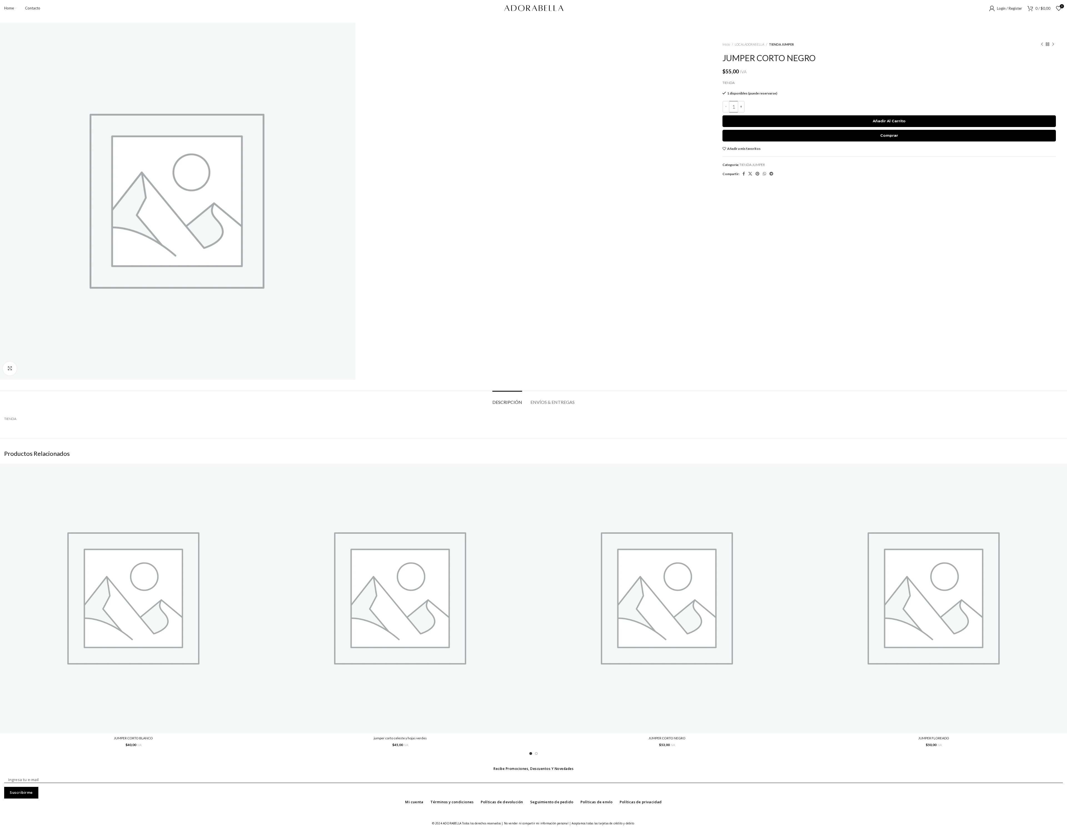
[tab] (507, 399)
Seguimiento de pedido (551, 801)
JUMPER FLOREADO (933, 738)
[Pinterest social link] (757, 173)
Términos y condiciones (451, 801)
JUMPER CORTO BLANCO (133, 738)
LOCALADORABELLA (750, 44)
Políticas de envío (596, 801)
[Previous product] (1042, 44)
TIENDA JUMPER (781, 44)
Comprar (889, 135)
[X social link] (750, 173)
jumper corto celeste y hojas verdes (400, 738)
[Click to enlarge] (10, 369)
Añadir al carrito (889, 121)
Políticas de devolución (502, 801)
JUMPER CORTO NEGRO (667, 738)
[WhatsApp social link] (764, 173)
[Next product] (1053, 44)
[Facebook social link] (744, 173)
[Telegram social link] (771, 173)
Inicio (726, 44)
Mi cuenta (414, 801)
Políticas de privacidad (641, 801)
